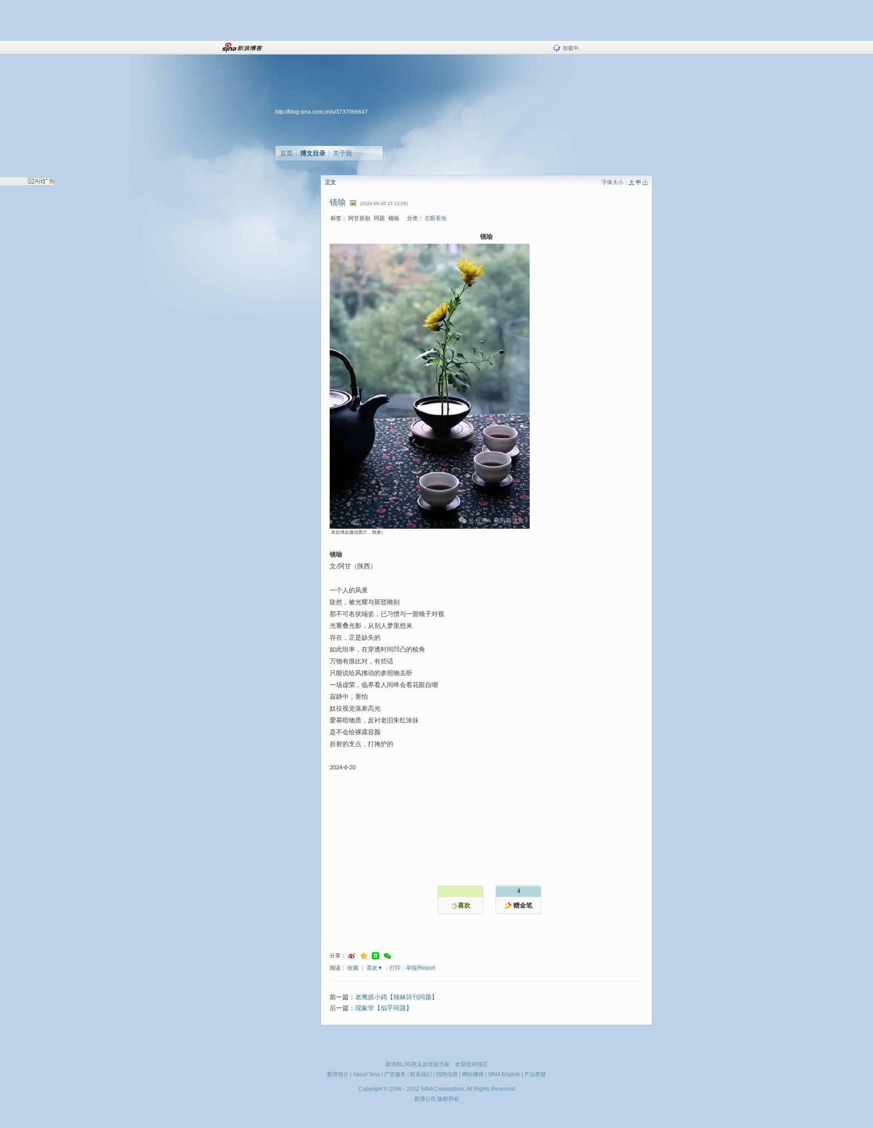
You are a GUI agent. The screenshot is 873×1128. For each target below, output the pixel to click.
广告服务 (395, 1074)
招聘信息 (447, 1074)
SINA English (504, 1074)
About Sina (366, 1074)
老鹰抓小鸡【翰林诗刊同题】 (396, 997)
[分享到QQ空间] (363, 956)
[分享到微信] (387, 956)
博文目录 (313, 153)
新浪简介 (338, 1074)
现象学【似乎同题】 (383, 1008)
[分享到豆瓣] (375, 956)
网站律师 (473, 1074)
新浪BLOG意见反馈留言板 (418, 1064)
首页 (286, 153)
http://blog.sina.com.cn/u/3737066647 (321, 112)
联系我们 (421, 1074)
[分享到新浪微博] (352, 956)
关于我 (342, 153)
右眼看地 (436, 218)
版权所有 (448, 1099)
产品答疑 (535, 1074)
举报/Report (420, 968)
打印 (395, 968)
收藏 (352, 968)
